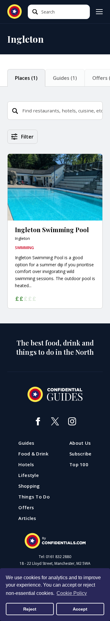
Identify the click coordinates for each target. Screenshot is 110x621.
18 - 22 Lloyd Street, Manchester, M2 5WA (55, 563)
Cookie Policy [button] (72, 593)
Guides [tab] (65, 78)
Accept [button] (80, 609)
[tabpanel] (55, 226)
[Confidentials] (55, 541)
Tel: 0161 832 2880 (55, 557)
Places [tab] (26, 78)
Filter (27, 136)
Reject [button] (29, 609)
